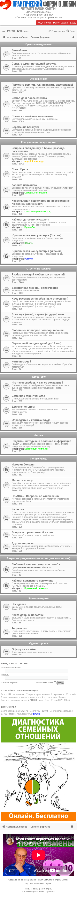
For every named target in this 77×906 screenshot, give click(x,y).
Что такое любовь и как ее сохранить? (37, 382)
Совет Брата (20, 169)
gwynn (36, 713)
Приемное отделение (38, 44)
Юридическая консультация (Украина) (37, 251)
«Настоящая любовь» (38, 12)
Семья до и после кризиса (29, 98)
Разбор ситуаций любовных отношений (38, 274)
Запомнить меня (45, 682)
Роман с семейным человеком (32, 116)
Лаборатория (38, 376)
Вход (73, 22)
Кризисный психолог (36, 448)
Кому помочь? (21, 361)
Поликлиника (38, 458)
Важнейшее (19, 50)
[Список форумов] (38, 5)
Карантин (18, 509)
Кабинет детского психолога (30, 219)
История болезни (23, 464)
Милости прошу (22, 480)
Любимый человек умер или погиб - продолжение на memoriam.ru (36, 566)
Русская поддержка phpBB (38, 883)
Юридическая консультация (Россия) (36, 235)
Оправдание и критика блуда (31, 420)
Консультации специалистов (38, 142)
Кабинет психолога (24, 185)
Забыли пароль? (9, 682)
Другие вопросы (22, 543)
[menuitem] (11, 31)
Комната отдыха (39, 598)
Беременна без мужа (25, 127)
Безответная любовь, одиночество (35, 287)
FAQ (40, 22)
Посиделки (19, 604)
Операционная (38, 78)
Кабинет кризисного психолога (32, 580)
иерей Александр (34, 161)
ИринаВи (29, 227)
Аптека (38, 435)
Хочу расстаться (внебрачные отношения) (40, 298)
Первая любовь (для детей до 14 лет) (36, 343)
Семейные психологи (35, 192)
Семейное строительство (28, 395)
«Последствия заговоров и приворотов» (38, 17)
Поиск (47, 22)
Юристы (28, 243)
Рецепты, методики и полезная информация (41, 441)
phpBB (31, 880)
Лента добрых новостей (28, 614)
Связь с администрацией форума (34, 63)
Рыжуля (28, 258)
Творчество (19, 628)
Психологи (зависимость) (37, 211)
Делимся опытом (23, 406)
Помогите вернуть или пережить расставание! (42, 84)
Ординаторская (38, 643)
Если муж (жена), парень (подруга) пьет (38, 314)
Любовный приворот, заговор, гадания (38, 330)
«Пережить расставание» (38, 14)
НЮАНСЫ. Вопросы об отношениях (35, 496)
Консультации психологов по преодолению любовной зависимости (41, 202)
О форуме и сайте (24, 649)
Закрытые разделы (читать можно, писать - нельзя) (38, 558)
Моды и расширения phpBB (38, 889)
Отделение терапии (38, 268)
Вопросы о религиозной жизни (32, 532)
